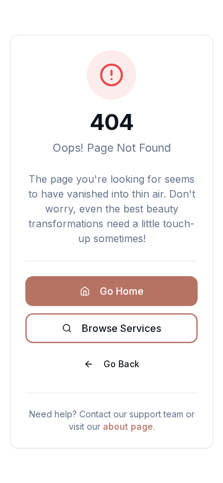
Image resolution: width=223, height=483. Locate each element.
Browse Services (121, 328)
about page (128, 426)
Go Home (122, 291)
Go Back (121, 364)
